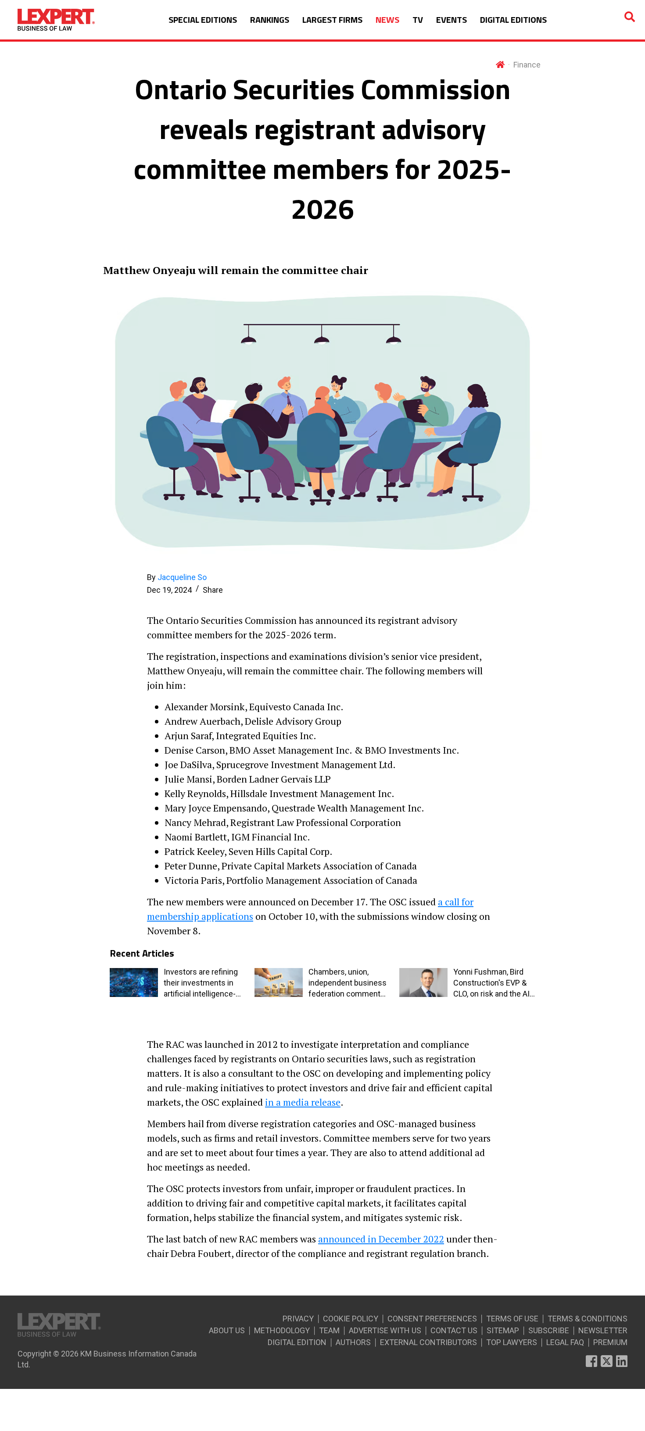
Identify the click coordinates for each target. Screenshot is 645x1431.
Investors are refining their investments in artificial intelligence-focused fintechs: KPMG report (201, 983)
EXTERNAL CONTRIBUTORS (428, 1342)
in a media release (302, 1102)
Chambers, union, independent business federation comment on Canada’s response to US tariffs (347, 983)
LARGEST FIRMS (332, 19)
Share (213, 589)
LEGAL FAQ (565, 1342)
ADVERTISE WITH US (385, 1330)
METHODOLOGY (282, 1330)
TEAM (329, 1330)
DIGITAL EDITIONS (513, 19)
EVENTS (451, 19)
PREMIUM (610, 1342)
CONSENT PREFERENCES (432, 1318)
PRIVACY (298, 1318)
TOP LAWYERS (511, 1342)
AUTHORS (353, 1342)
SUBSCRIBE (548, 1330)
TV (417, 19)
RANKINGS (269, 19)
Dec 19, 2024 (169, 589)
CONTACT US (453, 1330)
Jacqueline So (182, 577)
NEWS (387, 19)
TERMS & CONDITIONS (587, 1318)
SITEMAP (503, 1330)
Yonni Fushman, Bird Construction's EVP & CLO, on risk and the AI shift (491, 983)
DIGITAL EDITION (297, 1342)
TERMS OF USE (512, 1318)
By (177, 577)
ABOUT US (227, 1330)
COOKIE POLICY (350, 1318)
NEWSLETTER (602, 1330)
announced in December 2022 (381, 1238)
